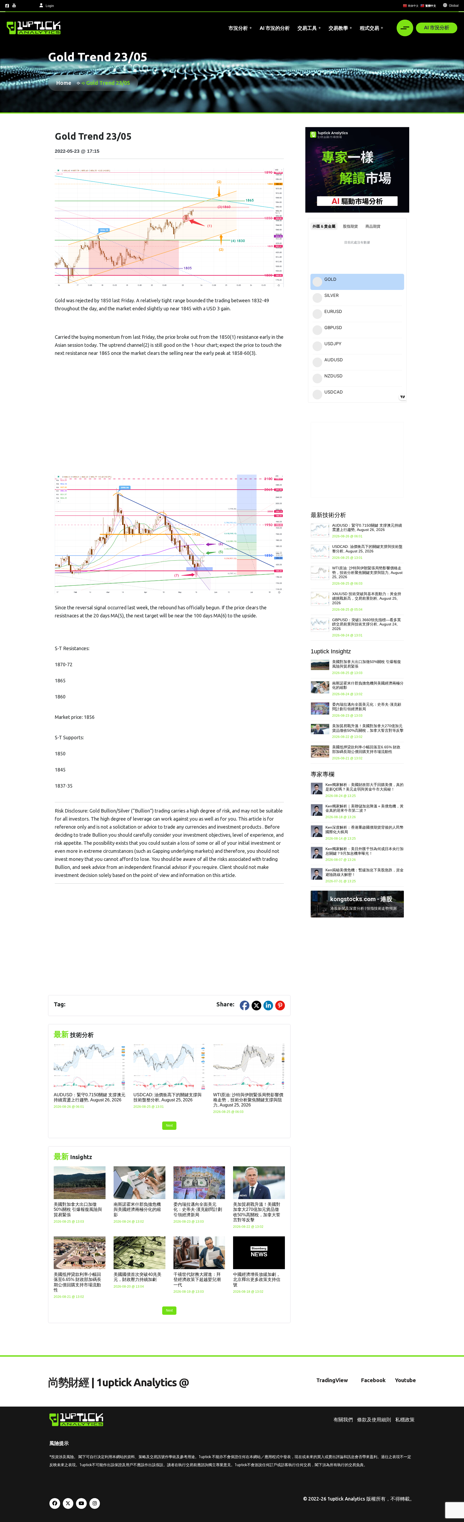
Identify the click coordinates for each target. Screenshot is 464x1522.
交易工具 (307, 28)
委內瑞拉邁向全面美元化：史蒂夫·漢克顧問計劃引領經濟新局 (197, 1209)
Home (65, 83)
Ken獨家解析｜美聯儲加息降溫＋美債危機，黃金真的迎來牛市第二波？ (364, 808)
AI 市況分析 (436, 27)
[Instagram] (94, 1503)
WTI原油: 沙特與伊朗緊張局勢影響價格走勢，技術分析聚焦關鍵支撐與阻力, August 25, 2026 (248, 1100)
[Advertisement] (169, 421)
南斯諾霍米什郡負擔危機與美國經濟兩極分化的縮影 (137, 1209)
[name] (33, 27)
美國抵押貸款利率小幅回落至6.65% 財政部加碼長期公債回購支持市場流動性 (366, 749)
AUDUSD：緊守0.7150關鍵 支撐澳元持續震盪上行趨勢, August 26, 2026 (367, 527)
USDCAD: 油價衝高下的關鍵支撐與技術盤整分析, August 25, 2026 (367, 548)
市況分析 (238, 28)
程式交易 (369, 28)
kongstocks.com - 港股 (361, 899)
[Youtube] (81, 1503)
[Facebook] (54, 1503)
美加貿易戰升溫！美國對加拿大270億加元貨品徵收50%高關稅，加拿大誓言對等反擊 (368, 728)
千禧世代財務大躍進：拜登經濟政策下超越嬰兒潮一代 (197, 1279)
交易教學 (338, 28)
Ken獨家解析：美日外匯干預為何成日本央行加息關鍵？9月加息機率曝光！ (364, 851)
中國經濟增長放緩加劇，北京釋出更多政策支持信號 (256, 1279)
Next (169, 1125)
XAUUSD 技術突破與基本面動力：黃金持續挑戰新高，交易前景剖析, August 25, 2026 (366, 598)
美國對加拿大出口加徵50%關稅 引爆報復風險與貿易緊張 (78, 1209)
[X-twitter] (68, 1503)
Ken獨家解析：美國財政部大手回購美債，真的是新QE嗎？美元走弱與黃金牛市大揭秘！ (364, 786)
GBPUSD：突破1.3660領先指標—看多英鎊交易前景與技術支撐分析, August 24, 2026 (366, 624)
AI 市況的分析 (275, 28)
